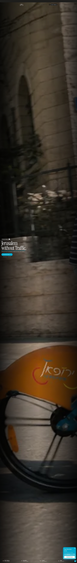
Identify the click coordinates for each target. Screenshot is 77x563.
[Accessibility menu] (75, 561)
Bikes (35, 4)
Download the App (6, 254)
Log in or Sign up (71, 4)
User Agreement (5, 256)
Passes (32, 4)
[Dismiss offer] (74, 548)
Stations (39, 4)
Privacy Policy (9, 256)
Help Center (44, 4)
